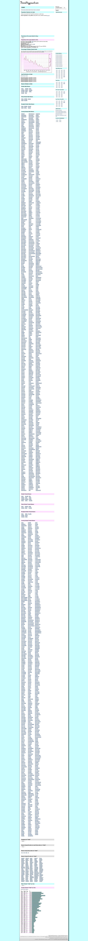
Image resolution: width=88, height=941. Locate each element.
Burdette (23, 271)
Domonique (32, 253)
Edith (30, 348)
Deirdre (23, 811)
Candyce (23, 641)
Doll (30, 235)
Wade (37, 445)
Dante (23, 367)
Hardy (30, 466)
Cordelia (23, 672)
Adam (23, 121)
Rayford (38, 324)
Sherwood (38, 403)
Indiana (30, 814)
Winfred (38, 472)
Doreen (30, 642)
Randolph (38, 315)
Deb (22, 782)
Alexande (24, 159)
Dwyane (31, 331)
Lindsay (38, 233)
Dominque (31, 252)
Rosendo (38, 374)
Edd (30, 338)
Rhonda (37, 725)
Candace (23, 632)
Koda (37, 198)
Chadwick (24, 287)
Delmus (23, 481)
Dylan (30, 332)
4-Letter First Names (59, 57)
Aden (22, 132)
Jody (37, 157)
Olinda (37, 709)
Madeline (37, 610)
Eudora (30, 725)
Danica (23, 714)
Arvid (22, 192)
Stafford (38, 410)
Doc (30, 231)
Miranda (37, 682)
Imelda (30, 811)
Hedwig (30, 785)
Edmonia (30, 699)
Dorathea (30, 638)
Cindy (22, 649)
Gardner (31, 410)
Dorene (30, 644)
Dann (22, 362)
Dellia (22, 835)
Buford (23, 270)
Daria (22, 742)
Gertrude (31, 428)
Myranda (37, 685)
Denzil (30, 140)
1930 (59, 74)
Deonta (31, 145)
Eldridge (31, 372)
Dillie (29, 596)
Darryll (23, 408)
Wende (37, 813)
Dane (22, 355)
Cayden (23, 283)
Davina (23, 759)
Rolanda (37, 730)
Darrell (23, 391)
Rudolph (38, 380)
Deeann (23, 803)
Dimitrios (31, 218)
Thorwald (38, 434)
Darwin (23, 412)
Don (30, 255)
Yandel (38, 481)
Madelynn (37, 613)
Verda (36, 802)
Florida (30, 731)
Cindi (22, 648)
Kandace (37, 539)
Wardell (38, 450)
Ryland (38, 386)
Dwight (31, 329)
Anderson (24, 174)
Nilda (36, 694)
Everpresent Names (59, 110)
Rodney (38, 363)
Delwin (23, 489)
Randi (36, 717)
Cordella (23, 673)
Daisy (22, 325)
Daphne (23, 734)
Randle (38, 312)
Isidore (37, 116)
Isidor (37, 115)
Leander (38, 212)
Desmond (31, 174)
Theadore (38, 428)
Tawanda (37, 779)
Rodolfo (38, 364)
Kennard (38, 194)
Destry (30, 178)
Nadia (36, 687)
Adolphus (24, 143)
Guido (30, 450)
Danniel (23, 364)
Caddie (23, 628)
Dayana (23, 765)
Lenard (38, 215)
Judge (37, 171)
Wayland (38, 453)
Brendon (23, 257)
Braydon (23, 252)
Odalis (37, 697)
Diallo (30, 201)
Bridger (23, 259)
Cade (22, 274)
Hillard (30, 480)
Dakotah (23, 329)
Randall (38, 308)
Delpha (30, 531)
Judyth (37, 535)
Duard (30, 304)
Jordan (38, 159)
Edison (31, 346)
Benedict (23, 211)
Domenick (31, 242)
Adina (22, 549)
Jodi (36, 522)
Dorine (30, 651)
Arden (23, 181)
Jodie (37, 156)
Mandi (36, 638)
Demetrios (31, 121)
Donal (30, 257)
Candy (23, 639)
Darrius (23, 401)
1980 (61, 82)
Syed (37, 415)
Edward (31, 360)
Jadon (37, 121)
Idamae (30, 806)
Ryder (37, 384)
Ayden (23, 200)
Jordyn (38, 166)
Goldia (30, 771)
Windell (38, 467)
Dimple (30, 597)
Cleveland (24, 297)
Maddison (37, 606)
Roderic (38, 359)
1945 (57, 86)
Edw (30, 359)
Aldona (23, 558)
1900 (57, 75)
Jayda (29, 831)
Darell (22, 373)
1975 (61, 76)
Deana (23, 773)
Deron (30, 160)
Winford (38, 470)
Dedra (23, 800)
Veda (36, 799)
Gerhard (31, 424)
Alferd (22, 163)
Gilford (30, 432)
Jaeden (38, 123)
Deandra (23, 775)
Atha (25, 107)
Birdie (22, 606)
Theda (37, 780)
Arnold (23, 190)
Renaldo (38, 341)
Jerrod (37, 153)
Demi (29, 542)
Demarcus (31, 114)
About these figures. (24, 889)
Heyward (31, 477)
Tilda (36, 786)
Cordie (23, 676)
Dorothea (30, 656)
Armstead (24, 188)
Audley (23, 195)
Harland (31, 467)
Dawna (23, 762)
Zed (37, 489)
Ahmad (23, 147)
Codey (23, 304)
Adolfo (23, 140)
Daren (23, 374)
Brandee (23, 608)
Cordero (23, 318)
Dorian (30, 283)
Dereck (31, 152)
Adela (22, 535)
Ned (37, 276)
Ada (22, 88)
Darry (22, 404)
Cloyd (22, 301)
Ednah (30, 701)
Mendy (37, 668)
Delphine (30, 534)
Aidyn (22, 153)
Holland (31, 484)
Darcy (23, 372)
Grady (30, 446)
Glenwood (31, 438)
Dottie (29, 675)
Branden (23, 242)
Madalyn (37, 603)
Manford (38, 252)
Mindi (36, 679)
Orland (37, 295)
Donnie (31, 273)
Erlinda (30, 723)
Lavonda (37, 565)
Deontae (31, 146)
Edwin (30, 363)
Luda (36, 590)
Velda (36, 800)
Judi (36, 529)
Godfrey (31, 439)
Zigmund (38, 490)
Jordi (37, 161)
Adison (23, 551)
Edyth (29, 706)
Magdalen (38, 630)
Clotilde (23, 663)
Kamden (38, 187)
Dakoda (23, 326)
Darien (23, 377)
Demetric (31, 119)
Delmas (23, 479)
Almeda (23, 565)
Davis (22, 435)
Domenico (31, 243)
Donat (30, 260)
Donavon (31, 264)
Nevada (37, 693)
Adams (23, 122)
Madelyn (37, 611)
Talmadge (38, 418)
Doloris (30, 618)
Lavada (37, 563)
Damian (23, 343)
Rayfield (38, 322)
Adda (22, 497)
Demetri (31, 118)
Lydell (37, 245)
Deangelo (24, 453)
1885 (57, 71)
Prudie (37, 716)
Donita (30, 632)
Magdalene (38, 632)
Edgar (30, 342)
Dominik (31, 249)
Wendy (37, 816)
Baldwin (23, 202)
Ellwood (31, 373)
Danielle (23, 360)
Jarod (37, 130)
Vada (36, 796)
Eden (29, 692)
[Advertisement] (57, 3)
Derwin (31, 166)
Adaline (23, 524)
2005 (64, 75)
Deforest (23, 465)
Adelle (23, 546)
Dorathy (30, 639)
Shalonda (37, 748)
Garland (31, 412)
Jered (37, 147)
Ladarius (38, 202)
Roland (38, 366)
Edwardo (31, 362)
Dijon (30, 209)
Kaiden (38, 185)
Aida (22, 500)
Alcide (23, 154)
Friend (30, 408)
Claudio (23, 294)
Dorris (30, 290)
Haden (30, 453)
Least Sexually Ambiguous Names (61, 112)
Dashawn (24, 419)
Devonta (31, 188)
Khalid (37, 197)
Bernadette (24, 597)
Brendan (23, 255)
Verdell (37, 803)
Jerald (37, 146)
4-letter (60, 121)
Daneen (23, 707)
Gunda (30, 776)
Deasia (23, 780)
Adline (23, 552)
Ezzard (31, 380)
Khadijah (37, 555)
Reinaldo (38, 338)
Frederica (30, 740)
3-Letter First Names (59, 56)
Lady (36, 558)
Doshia (30, 668)
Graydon (31, 448)
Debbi (23, 783)
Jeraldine (30, 835)
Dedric (23, 460)
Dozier (30, 301)
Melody (37, 666)
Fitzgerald (31, 394)
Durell (30, 311)
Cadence (23, 630)
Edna (30, 353)
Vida (36, 806)
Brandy (23, 247)
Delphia (30, 532)
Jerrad (37, 152)
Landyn (38, 211)
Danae (23, 706)
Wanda (37, 811)
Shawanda (38, 756)
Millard (37, 264)
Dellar (22, 833)
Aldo (22, 157)
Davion (23, 434)
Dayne (23, 445)
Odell (37, 286)
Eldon (30, 369)
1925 (59, 72)
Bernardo (23, 214)
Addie (22, 90)
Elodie (29, 716)
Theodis (38, 431)
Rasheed (38, 321)
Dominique (32, 250)
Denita (30, 555)
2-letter (57, 121)
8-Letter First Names (59, 62)
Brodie (23, 262)
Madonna (37, 624)
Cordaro (23, 315)
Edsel (30, 355)
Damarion (24, 341)
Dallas (23, 332)
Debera (23, 789)
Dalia (22, 700)
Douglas (31, 295)
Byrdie (23, 627)
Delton (23, 486)
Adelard (23, 129)
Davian (23, 428)
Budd (22, 266)
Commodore (24, 309)
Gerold (30, 427)
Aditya (23, 135)
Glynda (30, 766)
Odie (30, 91)
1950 (61, 70)
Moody (38, 270)
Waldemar (38, 446)
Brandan (23, 240)
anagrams (38, 9)
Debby (23, 787)
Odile (36, 707)
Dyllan (30, 333)
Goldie (30, 442)
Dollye (29, 615)
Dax (22, 443)
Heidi (29, 787)
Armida (23, 586)
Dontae (31, 278)
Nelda (36, 690)
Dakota (23, 328)
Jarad (37, 128)
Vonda (37, 810)
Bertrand (23, 216)
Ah (28, 852)
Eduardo (31, 357)
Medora (37, 661)
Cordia (23, 675)
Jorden (38, 160)
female (34, 9)
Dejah (23, 814)
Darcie (23, 740)
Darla (22, 747)
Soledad (37, 768)
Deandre (23, 450)
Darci (22, 738)
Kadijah (37, 538)
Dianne (30, 592)
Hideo (30, 479)
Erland (30, 376)
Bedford (23, 208)
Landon (38, 209)
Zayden (38, 487)
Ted (37, 421)
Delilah (23, 824)
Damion (23, 346)
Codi (22, 305)
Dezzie (30, 580)
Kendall (38, 191)
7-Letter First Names (59, 61)
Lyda (36, 593)
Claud (23, 290)
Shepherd (38, 400)
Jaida (29, 827)
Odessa (37, 703)
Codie (23, 307)
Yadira (37, 824)
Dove (29, 678)
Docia (29, 610)
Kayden (38, 188)
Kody (37, 200)
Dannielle (23, 728)
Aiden (22, 152)
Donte (30, 280)
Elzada (30, 718)
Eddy (26, 90)
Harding (31, 465)
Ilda (29, 810)
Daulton (23, 421)
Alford (22, 164)
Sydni (36, 776)
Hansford (31, 459)
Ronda (37, 732)
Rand (37, 305)
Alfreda (23, 562)
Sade (36, 740)
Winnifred (37, 823)
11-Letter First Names (59, 66)
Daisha (23, 690)
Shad (37, 395)
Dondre (31, 266)
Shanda (37, 749)
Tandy (37, 419)
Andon (23, 176)
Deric (30, 154)
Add (22, 100)
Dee (22, 463)
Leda (36, 568)
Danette (23, 710)
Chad (22, 284)
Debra (23, 458)
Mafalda (37, 628)
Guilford (31, 452)
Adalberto (24, 119)
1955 (61, 71)
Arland (23, 183)
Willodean (37, 818)
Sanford (38, 391)
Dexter (30, 200)
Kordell (38, 201)
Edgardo (31, 343)
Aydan (23, 198)
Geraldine (30, 751)
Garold (30, 414)
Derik (30, 157)
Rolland (38, 369)
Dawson (23, 442)
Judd (37, 169)
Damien (23, 345)
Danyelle (23, 732)
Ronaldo (38, 372)
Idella (29, 809)
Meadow (37, 656)
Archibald (23, 178)
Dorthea (30, 662)
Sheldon (38, 398)
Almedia (23, 566)
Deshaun (31, 170)
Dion (30, 222)
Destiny (30, 570)
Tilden (37, 435)
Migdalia (37, 673)
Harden (31, 460)
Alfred (22, 166)
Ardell (22, 180)
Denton (31, 135)
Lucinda (37, 587)
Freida (30, 744)
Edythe (30, 707)
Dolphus (31, 239)
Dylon (30, 335)
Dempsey (31, 128)
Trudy (36, 795)
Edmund (31, 352)
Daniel (23, 359)
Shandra (40, 865)
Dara (22, 735)
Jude (37, 170)
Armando (23, 185)
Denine (30, 549)
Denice (30, 548)
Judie (36, 531)
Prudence (37, 714)
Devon (30, 187)
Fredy (30, 407)
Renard (38, 342)
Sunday (37, 771)
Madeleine (38, 607)
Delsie (29, 535)
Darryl (23, 405)
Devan (30, 180)
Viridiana (37, 809)
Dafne (23, 680)
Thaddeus (38, 427)
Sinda (36, 766)
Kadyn (37, 183)
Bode (22, 222)
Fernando (31, 388)
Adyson (23, 553)
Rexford (38, 343)
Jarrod (37, 135)
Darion (23, 381)
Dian (29, 583)
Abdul (22, 114)
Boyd (22, 225)
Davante (23, 424)
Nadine (37, 689)
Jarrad (37, 132)
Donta (30, 277)
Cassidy (23, 281)
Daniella (23, 720)
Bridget (23, 618)
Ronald (38, 370)
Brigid (22, 623)
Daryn (23, 418)
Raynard (38, 328)
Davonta (23, 438)
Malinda (37, 635)
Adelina (23, 541)
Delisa (23, 828)
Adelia (23, 539)
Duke (30, 308)
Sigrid (36, 765)
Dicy (29, 594)
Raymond (38, 325)
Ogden (38, 293)
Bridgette (23, 621)
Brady (23, 233)
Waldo (37, 448)
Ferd (30, 384)
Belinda (23, 594)
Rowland (38, 376)
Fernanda (30, 727)
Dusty (30, 319)
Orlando (38, 297)
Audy (22, 93)
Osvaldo (38, 300)
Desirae (30, 559)
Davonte (23, 439)
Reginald (38, 335)
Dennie (31, 130)
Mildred (38, 262)
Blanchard (24, 219)
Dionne (30, 603)
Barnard (23, 205)
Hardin (30, 463)
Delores (30, 528)
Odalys (37, 699)
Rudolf (37, 377)
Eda (26, 497)
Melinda (37, 662)
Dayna (23, 769)
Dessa (30, 562)
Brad (22, 226)
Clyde (22, 302)
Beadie (23, 592)
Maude (38, 257)
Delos (22, 483)
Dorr (30, 288)
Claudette (24, 654)
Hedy (29, 786)
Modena (37, 683)
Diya (29, 606)
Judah (37, 167)
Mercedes (38, 670)
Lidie (36, 575)
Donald (31, 259)
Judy (37, 176)
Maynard (38, 259)
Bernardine (24, 600)
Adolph (23, 142)
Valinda (37, 797)
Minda (36, 678)
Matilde (37, 651)
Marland (38, 255)
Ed (29, 336)
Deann (23, 776)
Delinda (23, 827)
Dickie (30, 207)
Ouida (30, 500)
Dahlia (23, 685)
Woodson (38, 477)
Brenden (23, 256)
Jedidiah (38, 143)
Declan (23, 459)
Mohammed (39, 269)
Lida (36, 570)
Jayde (29, 833)
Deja (22, 813)
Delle (22, 834)
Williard (38, 466)
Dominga (30, 621)
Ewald (30, 379)
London (38, 240)
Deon (30, 142)
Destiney (30, 568)
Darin (22, 379)
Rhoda (37, 349)
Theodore (38, 432)
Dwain (30, 324)
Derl (30, 159)
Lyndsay (37, 599)
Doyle (30, 300)
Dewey (31, 197)
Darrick (23, 395)
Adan (22, 123)
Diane (30, 204)
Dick (30, 205)
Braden (23, 228)
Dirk (30, 226)
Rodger (38, 362)
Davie (22, 431)
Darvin (23, 411)
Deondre (31, 143)
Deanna (23, 778)
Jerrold (38, 154)
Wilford (38, 459)
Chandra (22, 874)
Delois (29, 525)
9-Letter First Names (59, 63)
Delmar (23, 477)
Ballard (23, 204)
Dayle (22, 768)
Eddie (26, 88)
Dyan (29, 686)
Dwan (29, 685)
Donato (31, 262)
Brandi (23, 610)
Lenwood (38, 218)
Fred (30, 398)
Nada (36, 686)
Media (36, 659)
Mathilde (37, 648)
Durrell (30, 312)
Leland (38, 214)
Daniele (23, 718)
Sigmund (38, 407)
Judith (37, 173)
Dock (30, 232)
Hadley (31, 455)
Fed (30, 381)
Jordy (37, 164)
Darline (23, 751)
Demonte (31, 126)
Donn (30, 269)
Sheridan (38, 401)
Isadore (38, 114)
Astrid (22, 589)
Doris (30, 284)
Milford (37, 263)
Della (22, 476)
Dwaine (31, 325)
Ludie (36, 592)
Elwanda (30, 717)
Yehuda (38, 483)
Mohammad (39, 267)
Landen (38, 207)
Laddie (38, 204)
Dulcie (29, 682)
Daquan (23, 369)
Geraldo (31, 419)
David (22, 429)
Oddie (30, 90)
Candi (23, 634)
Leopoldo (38, 225)
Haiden (31, 456)
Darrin (23, 398)
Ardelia (23, 573)
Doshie (30, 669)
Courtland (24, 319)
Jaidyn (37, 126)
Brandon (23, 245)
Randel (38, 309)
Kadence (37, 537)
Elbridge (31, 364)
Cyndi (22, 679)
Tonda (36, 787)
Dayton (23, 446)
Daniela (23, 717)
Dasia (22, 755)
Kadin (37, 181)
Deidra (23, 809)
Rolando (38, 367)
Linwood (38, 238)
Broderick (24, 260)
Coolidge (23, 314)
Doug (30, 294)
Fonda (30, 734)
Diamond (31, 202)
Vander (38, 442)
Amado (23, 170)
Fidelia (30, 728)
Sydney (38, 414)
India (29, 813)
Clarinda (23, 651)
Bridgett (23, 620)
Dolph (30, 238)
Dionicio (31, 223)
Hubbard (31, 487)
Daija (22, 686)
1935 (59, 75)
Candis (23, 638)
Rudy (37, 381)
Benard (23, 209)
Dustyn (31, 321)
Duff (30, 307)
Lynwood (38, 247)
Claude (23, 291)
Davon (23, 436)
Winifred (38, 473)
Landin (38, 208)
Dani (22, 711)
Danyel (23, 730)
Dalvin (23, 336)
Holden (31, 483)
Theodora (37, 783)
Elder (30, 367)
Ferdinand (31, 386)
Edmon (31, 349)
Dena (29, 544)
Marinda (37, 645)
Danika (23, 723)
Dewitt (30, 198)
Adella (23, 545)
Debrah (23, 797)
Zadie (36, 831)
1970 (61, 75)
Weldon (38, 455)
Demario (31, 115)
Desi (30, 173)
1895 (57, 74)
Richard (38, 352)
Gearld (30, 417)
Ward (37, 449)
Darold (23, 387)
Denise (30, 551)
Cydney (23, 678)
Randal (38, 307)
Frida (29, 745)
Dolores (31, 236)
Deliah (23, 821)
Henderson (32, 476)
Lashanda (38, 559)
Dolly (29, 614)
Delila (22, 823)
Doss (30, 293)
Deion (23, 466)
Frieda (30, 747)
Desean (31, 169)
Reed (37, 333)
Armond (23, 187)
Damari (23, 339)
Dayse (23, 771)
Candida (23, 637)
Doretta (30, 646)
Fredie (30, 405)
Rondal (38, 373)
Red (37, 329)
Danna (23, 725)
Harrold (31, 470)
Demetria (30, 541)
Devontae (31, 190)
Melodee (37, 663)
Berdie (23, 596)
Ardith (22, 583)
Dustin (30, 318)
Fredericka (31, 741)
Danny (23, 366)
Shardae (37, 751)
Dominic (31, 246)
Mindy (36, 680)
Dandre (23, 353)
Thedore (38, 429)
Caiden (23, 277)
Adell (22, 544)
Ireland (30, 817)
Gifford (30, 431)
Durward (31, 314)
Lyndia (37, 597)
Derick (30, 156)
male (32, 9)
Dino (30, 221)
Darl (22, 384)
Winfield (38, 469)
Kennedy (38, 195)
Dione (29, 601)
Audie (22, 91)
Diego (30, 208)
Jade (37, 118)
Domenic (31, 240)
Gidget (30, 755)
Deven (30, 184)
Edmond (31, 350)
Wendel (38, 456)
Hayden (31, 472)
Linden (38, 232)
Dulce (29, 680)
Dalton (23, 335)
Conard (23, 311)
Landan (38, 205)
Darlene (23, 749)
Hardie (30, 462)
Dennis (31, 132)
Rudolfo (38, 379)
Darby (23, 370)
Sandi (36, 744)
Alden (22, 156)
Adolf (22, 139)
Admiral (23, 137)
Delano (23, 472)
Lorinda (37, 584)
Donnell (31, 271)
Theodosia (38, 785)
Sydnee (37, 773)
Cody (22, 308)
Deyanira (30, 579)
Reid (37, 336)
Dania (23, 713)
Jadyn (37, 122)
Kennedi (37, 552)
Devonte (31, 191)
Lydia (36, 594)
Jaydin (37, 137)
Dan (22, 350)
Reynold (38, 346)
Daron (23, 388)
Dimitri (30, 216)
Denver (31, 136)
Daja (22, 696)
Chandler (23, 288)
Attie (30, 506)
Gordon (31, 445)
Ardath (23, 572)
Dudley (31, 305)
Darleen (23, 748)
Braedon (23, 238)
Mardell (37, 644)
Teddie (37, 422)
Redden (38, 331)
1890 (57, 72)
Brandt (23, 246)
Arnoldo (23, 191)
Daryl (22, 415)
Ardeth (23, 580)
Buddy (23, 269)
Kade (37, 177)
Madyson (37, 627)
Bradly (23, 232)
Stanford (38, 411)
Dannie (23, 363)
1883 (34, 44)
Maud (37, 256)
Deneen (30, 545)
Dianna (30, 590)
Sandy (37, 390)
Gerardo (31, 422)
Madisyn (37, 621)
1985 (64, 70)
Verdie (37, 804)
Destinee (30, 566)
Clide (22, 298)
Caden (23, 276)
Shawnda (37, 758)
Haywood (31, 474)
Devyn (30, 192)
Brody (23, 263)
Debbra (23, 786)
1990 (64, 71)
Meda (36, 658)
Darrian (23, 394)
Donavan (31, 263)
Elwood (31, 374)
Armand (23, 184)
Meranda (37, 669)
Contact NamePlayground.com (63, 935)
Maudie (37, 655)
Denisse (30, 553)
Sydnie (37, 778)
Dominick (31, 247)
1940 (59, 76)
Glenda (30, 762)
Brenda (23, 253)
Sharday (37, 752)
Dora (30, 281)
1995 (64, 72)
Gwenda (30, 778)
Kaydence (38, 548)
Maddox (38, 249)
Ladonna (37, 556)
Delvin (23, 487)
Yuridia (37, 828)
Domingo (31, 245)
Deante (23, 455)
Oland (37, 294)
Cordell (23, 317)
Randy (37, 317)
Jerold (37, 150)
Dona (29, 627)
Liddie (36, 572)
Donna (30, 270)
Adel (22, 534)
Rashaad (38, 318)
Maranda (37, 642)
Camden (23, 278)
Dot (29, 673)
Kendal (38, 190)
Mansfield (38, 253)
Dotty (29, 676)
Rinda (36, 728)
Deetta (23, 807)
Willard (37, 465)
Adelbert (23, 130)
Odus (37, 291)
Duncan (31, 309)
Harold (30, 469)
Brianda (23, 617)
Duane (30, 302)
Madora (37, 625)
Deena (23, 806)
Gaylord (31, 415)
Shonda (37, 761)
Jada (29, 821)
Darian (23, 376)
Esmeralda (31, 724)
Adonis (23, 145)
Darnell (23, 386)
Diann (29, 589)
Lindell (37, 231)
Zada (36, 830)
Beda (22, 593)
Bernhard (23, 215)
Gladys (31, 435)
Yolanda (37, 826)
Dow (30, 298)
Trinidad (38, 439)
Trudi (36, 792)
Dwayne (31, 328)
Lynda (36, 596)
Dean (22, 449)
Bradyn (23, 235)
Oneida (37, 710)
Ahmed (23, 149)
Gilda (29, 756)
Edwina (30, 704)
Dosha (30, 666)
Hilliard (30, 481)
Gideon (31, 429)
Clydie (23, 668)
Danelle (23, 709)
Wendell (38, 458)
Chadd (23, 286)
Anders (23, 173)
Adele (22, 538)
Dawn (22, 761)
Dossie (30, 672)
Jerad (37, 145)
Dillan (30, 211)
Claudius (23, 295)
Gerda (29, 752)
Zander (38, 486)
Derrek (30, 161)
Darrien (23, 397)
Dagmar (23, 682)
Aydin (22, 201)
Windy (36, 820)
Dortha (30, 661)
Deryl (30, 167)
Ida (26, 93)
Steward (38, 412)
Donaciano (32, 256)
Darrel (23, 390)
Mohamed (38, 266)
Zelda (36, 834)
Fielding (31, 393)
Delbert (23, 473)
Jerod (37, 149)
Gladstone (31, 434)
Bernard (23, 212)
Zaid (37, 484)
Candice (23, 635)
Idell (29, 807)
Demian (31, 123)
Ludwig (38, 243)
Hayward (31, 473)
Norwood (38, 280)
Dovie (29, 679)
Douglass (31, 297)
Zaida (36, 833)
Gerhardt (31, 425)
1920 (59, 71)
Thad (37, 425)
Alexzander (24, 161)
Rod (37, 356)
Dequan (31, 149)
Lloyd (37, 239)
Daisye (23, 694)
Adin (22, 133)
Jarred (37, 133)
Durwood (31, 315)
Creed (23, 322)
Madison (38, 250)
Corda (23, 670)
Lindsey (38, 235)
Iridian (29, 818)
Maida (36, 634)
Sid (37, 404)
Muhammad (39, 273)
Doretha (30, 645)
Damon (23, 348)
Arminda (23, 587)
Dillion (30, 214)
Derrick (31, 164)
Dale (22, 331)
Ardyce (23, 584)
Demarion (31, 116)
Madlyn (37, 623)
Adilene (23, 548)
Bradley (23, 231)
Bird (22, 218)
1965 (61, 74)
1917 (32, 42)
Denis (30, 129)
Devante (31, 181)
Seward (38, 394)
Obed (37, 281)
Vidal (37, 443)
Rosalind (37, 734)
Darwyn (23, 414)
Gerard (31, 421)
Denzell (31, 139)
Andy (22, 177)
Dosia (29, 670)
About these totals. (24, 75)
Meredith (38, 260)
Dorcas (30, 641)
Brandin (23, 243)
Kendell (38, 192)
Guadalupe (32, 449)
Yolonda (37, 827)
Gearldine (30, 748)
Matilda (37, 649)
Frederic (31, 403)
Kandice (37, 542)
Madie (36, 615)
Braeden (23, 236)
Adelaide (23, 537)
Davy (22, 441)
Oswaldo (38, 302)
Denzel (31, 137)
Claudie (23, 293)
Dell (22, 474)
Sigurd (37, 408)
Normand (38, 278)
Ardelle (23, 577)
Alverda (23, 568)
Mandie (37, 639)
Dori (29, 648)
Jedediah (38, 142)
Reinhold (38, 339)
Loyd (37, 242)
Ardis (22, 582)
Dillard (30, 212)
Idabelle (30, 804)
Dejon (23, 467)
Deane (23, 452)
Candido (23, 280)
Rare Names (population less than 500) (61, 116)
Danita (23, 724)
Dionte (30, 225)
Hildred (30, 796)
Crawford (23, 321)
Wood (37, 474)
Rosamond (38, 737)
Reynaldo (38, 345)
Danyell (23, 731)
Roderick (38, 360)
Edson (30, 356)
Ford (30, 397)
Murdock (38, 274)
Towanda (37, 789)
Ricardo (38, 350)
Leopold (38, 223)
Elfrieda (30, 713)
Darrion (23, 400)
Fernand (31, 387)
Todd (37, 438)
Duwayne (31, 322)
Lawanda (37, 566)
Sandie (37, 745)
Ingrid (29, 816)
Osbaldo (38, 298)
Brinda (23, 624)
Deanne (23, 779)
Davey (23, 427)
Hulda (29, 800)
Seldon (38, 393)
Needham (38, 277)
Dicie (29, 593)
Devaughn (32, 183)
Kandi (36, 541)
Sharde (37, 754)
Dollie (29, 613)
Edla (29, 697)
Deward (31, 194)
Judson (38, 174)
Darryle (23, 407)
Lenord (38, 216)
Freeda (30, 742)
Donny (30, 274)
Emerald (30, 720)
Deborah (23, 456)
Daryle (23, 417)
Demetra (30, 539)
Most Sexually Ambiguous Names (61, 111)
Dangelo (23, 356)
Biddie (23, 601)
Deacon (23, 448)
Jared (37, 129)
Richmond (38, 353)
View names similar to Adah (26, 9)
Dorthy (30, 665)
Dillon (30, 215)
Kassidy (37, 545)
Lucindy (37, 589)
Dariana (23, 745)
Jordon (38, 163)
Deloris (30, 529)
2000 (64, 74)
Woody (38, 479)
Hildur (29, 797)
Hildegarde (31, 795)
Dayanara (24, 766)
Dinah (29, 600)
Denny (30, 133)
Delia (22, 820)
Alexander (24, 160)
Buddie (23, 267)
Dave (22, 425)
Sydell (36, 772)
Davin (22, 432)
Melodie (37, 665)
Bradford (23, 229)
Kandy (37, 544)
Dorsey (31, 291)
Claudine (23, 658)
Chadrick (23, 870)
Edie (26, 91)
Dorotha (30, 655)
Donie (29, 631)
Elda (29, 709)
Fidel (30, 390)
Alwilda (23, 569)
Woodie (38, 476)
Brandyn (23, 249)
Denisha (30, 552)
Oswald (38, 301)
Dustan (31, 317)
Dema (29, 538)
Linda (37, 228)
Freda (29, 737)
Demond (31, 125)
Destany (30, 565)
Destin (30, 177)
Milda (36, 675)
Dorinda (30, 649)
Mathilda (37, 646)
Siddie (36, 762)
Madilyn (37, 617)
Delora (30, 527)
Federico (31, 383)
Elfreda (30, 711)
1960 (61, 72)
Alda (22, 556)
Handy (30, 458)
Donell (30, 267)
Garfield (31, 411)
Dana (22, 352)
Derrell (30, 163)
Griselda (30, 773)
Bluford (23, 221)
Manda (37, 637)
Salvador (38, 387)
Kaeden (38, 184)
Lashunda (38, 562)
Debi (22, 790)
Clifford (23, 300)
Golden (31, 441)
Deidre (23, 810)
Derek (30, 153)
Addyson (23, 532)
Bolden (23, 223)
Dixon (30, 229)
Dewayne (31, 195)
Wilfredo (38, 462)
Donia (29, 630)
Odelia (37, 700)
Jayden (38, 136)
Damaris (23, 703)
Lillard (37, 226)
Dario (22, 380)
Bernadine (24, 599)
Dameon (23, 342)
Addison (23, 128)
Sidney (38, 405)
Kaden (37, 180)
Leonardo (38, 221)
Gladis (30, 758)
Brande (23, 607)
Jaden (37, 119)
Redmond (38, 332)
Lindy (37, 236)
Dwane (31, 326)
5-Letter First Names (59, 58)
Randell (38, 311)
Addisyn (23, 531)
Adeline (23, 542)
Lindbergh (38, 229)
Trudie (36, 793)
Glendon (31, 436)
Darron (23, 403)
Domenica (31, 620)
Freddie (31, 400)
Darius (23, 383)
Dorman (31, 286)
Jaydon (38, 139)
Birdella (23, 604)
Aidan (22, 150)
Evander (31, 377)
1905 (57, 76)
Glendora (30, 764)
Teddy (37, 424)
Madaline (37, 601)
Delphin (23, 484)
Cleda (23, 659)
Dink (30, 219)
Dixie (30, 228)
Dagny (23, 683)
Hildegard (30, 793)
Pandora (37, 713)
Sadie (36, 741)
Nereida (37, 692)
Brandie (23, 611)
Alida (22, 563)
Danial (23, 357)
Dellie (29, 522)
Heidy (29, 789)
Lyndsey (37, 600)
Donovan (31, 276)
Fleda (29, 730)
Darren (23, 393)
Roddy (37, 357)
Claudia (23, 655)
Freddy (31, 401)
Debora (23, 792)
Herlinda (30, 790)
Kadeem (38, 178)
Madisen (37, 618)
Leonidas (38, 222)
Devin (30, 185)
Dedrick (23, 462)
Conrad (23, 312)
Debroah (23, 799)
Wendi (37, 814)
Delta (29, 537)
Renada (37, 723)
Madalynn (37, 604)
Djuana (30, 607)
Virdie (36, 807)
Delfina (23, 818)
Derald (30, 150)
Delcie (23, 817)
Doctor (30, 233)
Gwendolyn (31, 779)
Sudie (36, 769)
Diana (29, 584)
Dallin (22, 333)
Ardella (23, 576)
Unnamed (38, 441)
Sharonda (37, 755)
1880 (32, 41)
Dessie (31, 176)
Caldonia (23, 631)
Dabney (23, 324)
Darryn (23, 410)
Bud (22, 264)
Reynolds (38, 348)
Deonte (31, 147)
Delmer (23, 480)
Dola (29, 611)
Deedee (23, 804)
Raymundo (39, 326)
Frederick (31, 404)
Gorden (31, 443)
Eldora (30, 710)
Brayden (23, 250)
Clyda (22, 665)
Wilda (36, 817)
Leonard (38, 219)
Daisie (23, 692)
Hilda (29, 792)
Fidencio (31, 391)
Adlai (22, 136)
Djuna (29, 608)
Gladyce (30, 759)
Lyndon (38, 246)
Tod (37, 436)
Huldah (30, 802)
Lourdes (37, 586)
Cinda (23, 646)
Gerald (30, 418)
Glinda (30, 765)
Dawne (23, 764)
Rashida (37, 720)
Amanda (23, 171)
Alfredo (23, 167)
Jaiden (37, 125)
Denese (30, 546)
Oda (30, 88)
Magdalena (38, 631)
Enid (29, 721)
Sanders (38, 388)
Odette (37, 704)
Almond (23, 169)
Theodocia (38, 782)
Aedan (23, 146)
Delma (30, 524)
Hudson (31, 489)
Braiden (23, 239)
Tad (37, 417)
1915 (59, 70)
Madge (37, 614)
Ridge (37, 355)
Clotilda (23, 662)
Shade (37, 397)
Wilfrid (37, 463)
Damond (23, 349)
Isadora (30, 820)
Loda (36, 582)
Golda (29, 768)
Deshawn (31, 171)
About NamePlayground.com (53, 935)
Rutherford (39, 383)
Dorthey (30, 663)
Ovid (37, 304)
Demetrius (31, 122)
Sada (36, 738)
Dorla (29, 654)
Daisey (23, 689)
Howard (31, 486)
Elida (29, 714)
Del (22, 470)
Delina (23, 826)
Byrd (22, 273)
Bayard (23, 207)
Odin (37, 288)
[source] (48, 15)
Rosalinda (38, 735)
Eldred (30, 370)
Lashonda (38, 560)
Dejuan (23, 469)
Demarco (23, 490)
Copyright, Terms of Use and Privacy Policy (61, 939)
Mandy (37, 641)
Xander (38, 480)
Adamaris (24, 525)
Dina (29, 599)
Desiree (30, 560)
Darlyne (23, 752)
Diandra (30, 586)
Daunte (23, 422)
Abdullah (23, 115)
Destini (30, 569)
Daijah (23, 687)
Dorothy (31, 287)
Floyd (30, 395)
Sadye (37, 742)
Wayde (38, 452)
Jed (37, 140)
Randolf (38, 314)
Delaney (23, 816)
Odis (37, 290)
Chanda (23, 644)
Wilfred (38, 460)
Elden (30, 366)
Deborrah (23, 795)
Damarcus (24, 338)
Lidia (36, 573)
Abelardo (23, 116)
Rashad (38, 319)
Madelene (38, 608)
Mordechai (39, 271)
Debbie (23, 785)
